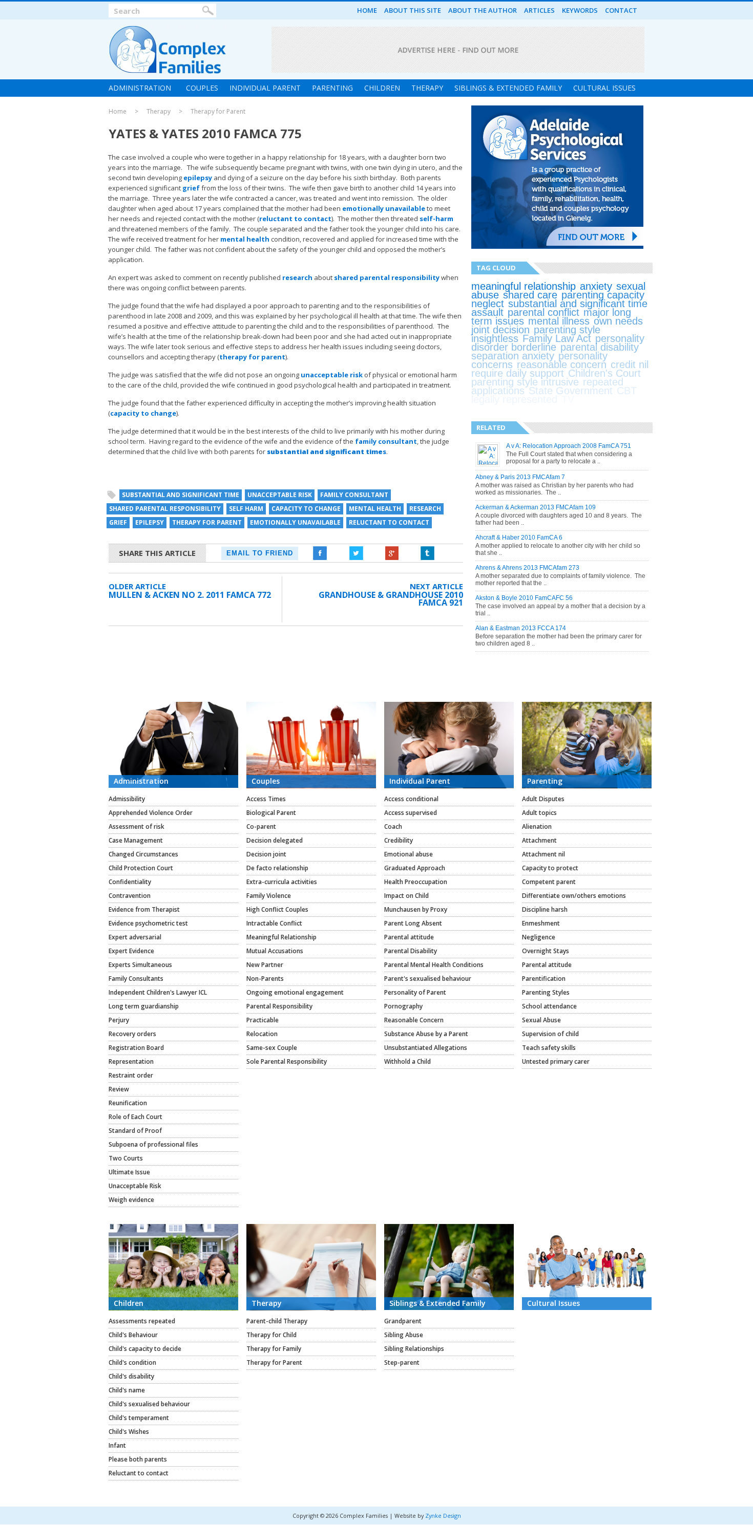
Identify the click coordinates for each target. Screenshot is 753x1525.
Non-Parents (265, 978)
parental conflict (543, 312)
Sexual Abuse (541, 1020)
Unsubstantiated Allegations (425, 1047)
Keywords (580, 10)
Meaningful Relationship (281, 937)
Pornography (403, 1006)
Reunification (128, 1103)
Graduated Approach (414, 868)
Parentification (544, 978)
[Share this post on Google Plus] (392, 553)
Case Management (136, 840)
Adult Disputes (543, 798)
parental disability (599, 347)
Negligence (538, 937)
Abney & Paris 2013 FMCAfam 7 (520, 477)
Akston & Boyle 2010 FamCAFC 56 (524, 598)
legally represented (514, 399)
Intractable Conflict (274, 923)
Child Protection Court (141, 868)
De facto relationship (277, 868)
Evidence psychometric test (148, 923)
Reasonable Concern (414, 1020)
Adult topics (539, 812)
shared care (530, 294)
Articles (539, 10)
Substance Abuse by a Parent (426, 1033)
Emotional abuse (408, 854)
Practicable (262, 1020)
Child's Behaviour (133, 1334)
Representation (131, 1061)
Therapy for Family (273, 1348)
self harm (246, 508)
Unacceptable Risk (135, 1186)
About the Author (482, 10)
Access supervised (410, 812)
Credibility (398, 840)
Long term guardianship (144, 1006)
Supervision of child (550, 1033)
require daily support (517, 373)
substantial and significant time (180, 494)
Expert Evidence (131, 951)
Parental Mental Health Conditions (434, 964)
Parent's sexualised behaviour (427, 978)
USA (588, 399)
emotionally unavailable (383, 208)
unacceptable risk (332, 374)
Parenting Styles (546, 992)
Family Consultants (136, 978)
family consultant (386, 441)
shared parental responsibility (387, 277)
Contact (621, 10)
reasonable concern (561, 364)
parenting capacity (602, 294)
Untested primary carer (556, 1061)
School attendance (549, 1006)
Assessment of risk (136, 826)
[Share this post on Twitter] (356, 553)
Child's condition (132, 1362)
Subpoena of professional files (153, 1144)
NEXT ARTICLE (436, 586)
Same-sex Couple (271, 1047)
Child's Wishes (129, 1431)
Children (382, 88)
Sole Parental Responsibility (286, 1061)
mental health (244, 239)
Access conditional (411, 798)
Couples (202, 88)
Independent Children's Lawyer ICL (158, 992)
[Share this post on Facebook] (320, 553)
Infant (117, 1445)
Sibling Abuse (403, 1334)
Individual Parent (265, 88)
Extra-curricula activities (281, 881)
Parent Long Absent (413, 923)
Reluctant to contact (139, 1473)
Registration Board (136, 1047)
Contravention (130, 895)
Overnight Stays (545, 951)
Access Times (266, 798)
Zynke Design (443, 1515)
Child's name (127, 1390)
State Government (571, 390)
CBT (627, 390)
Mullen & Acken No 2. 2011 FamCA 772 (190, 594)
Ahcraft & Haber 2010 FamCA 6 (518, 537)
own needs (618, 321)
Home (367, 10)
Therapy (427, 88)
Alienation (537, 826)
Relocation (262, 1033)
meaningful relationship (523, 286)
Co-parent (261, 826)
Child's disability (131, 1376)
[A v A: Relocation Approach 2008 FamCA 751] (488, 462)
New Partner (264, 964)
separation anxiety (512, 355)
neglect (487, 303)
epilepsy (197, 177)
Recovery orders (132, 1033)
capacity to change (143, 413)
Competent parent (549, 881)
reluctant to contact (295, 218)
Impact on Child (406, 895)
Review (119, 1089)
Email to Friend (259, 553)
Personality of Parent (415, 992)
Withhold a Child (407, 1061)
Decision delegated (274, 840)
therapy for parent (252, 356)
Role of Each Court (135, 1116)
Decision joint (266, 854)
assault (487, 312)
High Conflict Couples (277, 909)
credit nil (630, 364)
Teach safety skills (549, 1047)
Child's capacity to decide (145, 1348)
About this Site (412, 10)
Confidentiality (130, 881)
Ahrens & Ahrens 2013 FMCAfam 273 (527, 567)
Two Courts (126, 1158)
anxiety (596, 286)
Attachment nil (543, 854)
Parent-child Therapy (276, 1321)
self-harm (436, 218)
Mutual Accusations (274, 951)
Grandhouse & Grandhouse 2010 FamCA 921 (391, 598)
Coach (393, 826)
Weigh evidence (131, 1199)
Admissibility (127, 798)
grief (191, 187)
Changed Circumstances (143, 854)
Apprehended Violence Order (151, 812)
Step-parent (402, 1362)
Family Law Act (556, 338)
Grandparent (403, 1321)
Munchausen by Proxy (415, 909)
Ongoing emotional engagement (295, 992)
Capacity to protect (550, 868)
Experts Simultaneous (140, 964)
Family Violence (268, 895)
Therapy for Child (271, 1334)
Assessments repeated (142, 1321)
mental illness (559, 321)
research (297, 277)
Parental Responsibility (279, 1006)
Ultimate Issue (129, 1172)
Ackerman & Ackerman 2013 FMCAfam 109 (535, 507)
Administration (140, 88)
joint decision (500, 329)
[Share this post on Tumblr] (427, 553)
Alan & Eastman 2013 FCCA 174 (520, 628)
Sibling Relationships (414, 1348)
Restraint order (131, 1075)
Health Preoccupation (415, 881)
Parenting (332, 88)
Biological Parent (271, 812)
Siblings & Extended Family (508, 88)
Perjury (119, 1020)
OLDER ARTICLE (137, 586)
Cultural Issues (604, 88)
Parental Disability (410, 951)
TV (567, 399)
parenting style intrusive (525, 382)
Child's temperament (139, 1417)
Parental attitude (409, 937)
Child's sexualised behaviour (149, 1404)
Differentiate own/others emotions (574, 895)
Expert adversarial (135, 937)
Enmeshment (541, 923)
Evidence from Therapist (144, 909)
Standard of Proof (135, 1130)
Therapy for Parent (218, 112)
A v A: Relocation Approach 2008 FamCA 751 (568, 445)
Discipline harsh (545, 909)
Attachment (539, 840)
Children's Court (604, 373)
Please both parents (138, 1459)
